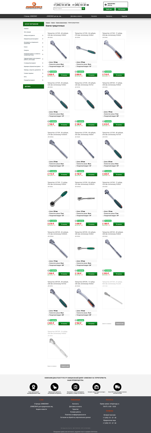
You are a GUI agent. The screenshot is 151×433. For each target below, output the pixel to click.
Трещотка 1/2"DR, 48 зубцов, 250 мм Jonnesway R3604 (85, 133)
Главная (48, 22)
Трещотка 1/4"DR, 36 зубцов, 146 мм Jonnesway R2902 (58, 84)
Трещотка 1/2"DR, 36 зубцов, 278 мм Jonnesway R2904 (85, 34)
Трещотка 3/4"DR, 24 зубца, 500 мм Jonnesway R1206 (112, 283)
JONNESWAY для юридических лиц (41, 406)
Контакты (109, 16)
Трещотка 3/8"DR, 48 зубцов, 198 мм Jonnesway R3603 (112, 233)
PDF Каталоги (121, 9)
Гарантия (124, 16)
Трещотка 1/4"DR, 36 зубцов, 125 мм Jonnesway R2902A (85, 183)
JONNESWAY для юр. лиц (54, 16)
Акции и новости (41, 409)
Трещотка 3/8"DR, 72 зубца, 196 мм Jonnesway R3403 (85, 283)
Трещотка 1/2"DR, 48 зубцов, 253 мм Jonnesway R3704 (112, 133)
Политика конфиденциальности (75, 415)
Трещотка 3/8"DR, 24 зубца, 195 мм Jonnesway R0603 (58, 332)
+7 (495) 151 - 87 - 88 (109, 418)
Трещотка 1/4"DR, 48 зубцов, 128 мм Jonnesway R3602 (58, 34)
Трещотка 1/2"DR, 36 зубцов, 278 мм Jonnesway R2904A (58, 133)
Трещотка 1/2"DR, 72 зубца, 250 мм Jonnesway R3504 (58, 183)
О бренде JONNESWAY (30, 16)
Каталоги (94, 16)
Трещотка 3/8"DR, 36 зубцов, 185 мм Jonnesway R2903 (85, 233)
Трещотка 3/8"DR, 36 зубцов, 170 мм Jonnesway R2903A (58, 233)
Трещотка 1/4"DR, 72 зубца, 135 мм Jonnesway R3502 (112, 183)
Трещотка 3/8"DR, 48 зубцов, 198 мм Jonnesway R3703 (58, 283)
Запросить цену (120, 323)
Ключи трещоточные (61, 22)
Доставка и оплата (76, 16)
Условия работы (75, 412)
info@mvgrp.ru (114, 404)
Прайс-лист (109, 9)
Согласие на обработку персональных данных (75, 417)
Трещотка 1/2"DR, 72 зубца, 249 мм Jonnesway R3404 (112, 34)
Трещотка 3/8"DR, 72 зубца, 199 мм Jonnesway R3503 (112, 84)
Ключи (53, 22)
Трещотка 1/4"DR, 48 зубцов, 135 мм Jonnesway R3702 (85, 84)
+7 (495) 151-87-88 (62, 5)
